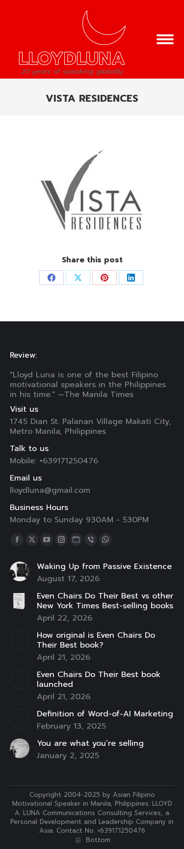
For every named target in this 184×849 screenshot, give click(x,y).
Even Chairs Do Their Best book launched (98, 679)
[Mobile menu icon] (165, 39)
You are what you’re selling (90, 743)
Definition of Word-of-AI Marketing (105, 714)
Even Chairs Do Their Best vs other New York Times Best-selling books (105, 601)
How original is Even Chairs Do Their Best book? (96, 640)
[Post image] (19, 571)
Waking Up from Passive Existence (104, 566)
